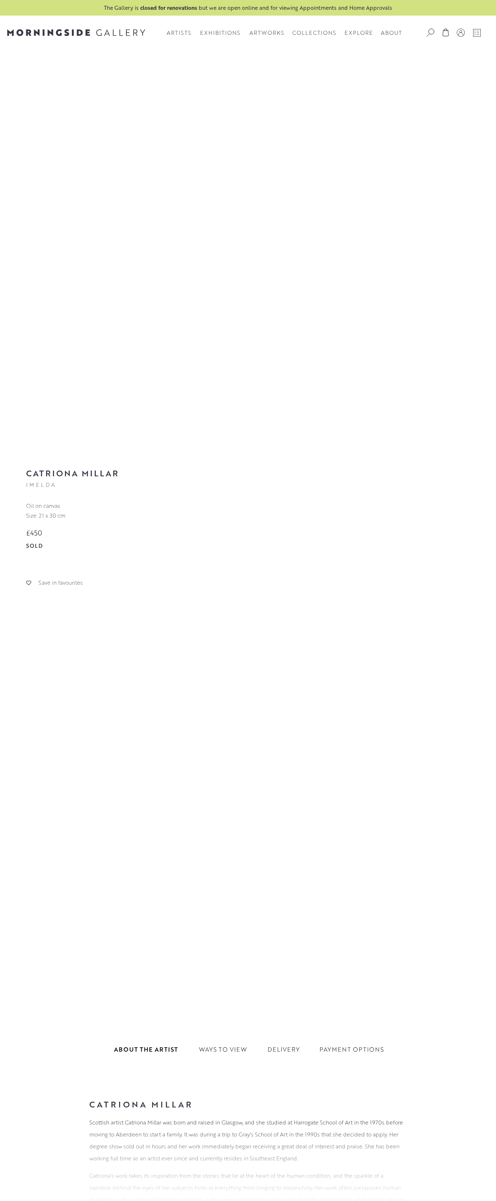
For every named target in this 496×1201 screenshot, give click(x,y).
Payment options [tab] (352, 1049)
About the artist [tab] (146, 1049)
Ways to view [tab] (223, 1049)
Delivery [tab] (284, 1049)
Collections (314, 32)
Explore (359, 32)
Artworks (266, 32)
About (391, 32)
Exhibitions (220, 32)
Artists (179, 32)
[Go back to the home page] (76, 32)
